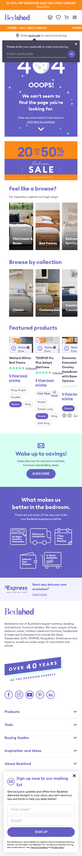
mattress (56, 623)
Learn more (39, 594)
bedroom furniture (21, 627)
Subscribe (41, 473)
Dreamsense (64, 638)
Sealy (59, 634)
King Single (18, 390)
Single (42, 402)
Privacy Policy (58, 847)
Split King (44, 423)
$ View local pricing (18, 378)
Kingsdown (47, 638)
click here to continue (41, 121)
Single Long (45, 409)
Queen (15, 404)
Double (15, 397)
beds (74, 627)
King (28, 404)
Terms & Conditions (39, 847)
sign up (41, 832)
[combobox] (48, 393)
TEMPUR (33, 638)
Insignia (9, 642)
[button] (28, 347)
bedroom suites (14, 631)
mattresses (27, 634)
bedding (69, 623)
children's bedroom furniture (43, 631)
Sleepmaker (12, 638)
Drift (24, 638)
